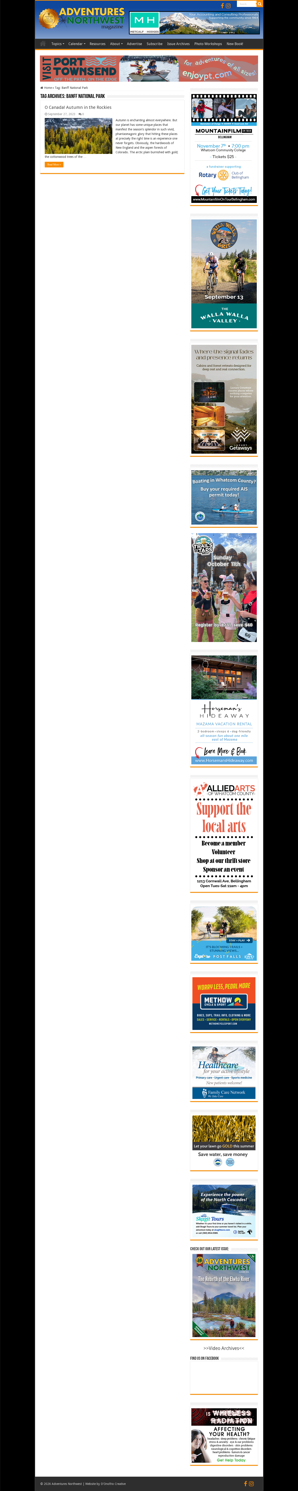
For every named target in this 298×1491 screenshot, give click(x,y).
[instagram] (228, 5)
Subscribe (155, 44)
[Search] (260, 4)
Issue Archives (178, 44)
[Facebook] (222, 5)
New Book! (235, 44)
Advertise (134, 44)
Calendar (76, 44)
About (115, 44)
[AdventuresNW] (82, 18)
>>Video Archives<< (224, 1348)
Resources (97, 44)
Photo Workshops (208, 44)
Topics (56, 44)
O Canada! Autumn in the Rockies (78, 107)
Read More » (54, 164)
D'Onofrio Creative (113, 1484)
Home (43, 43)
